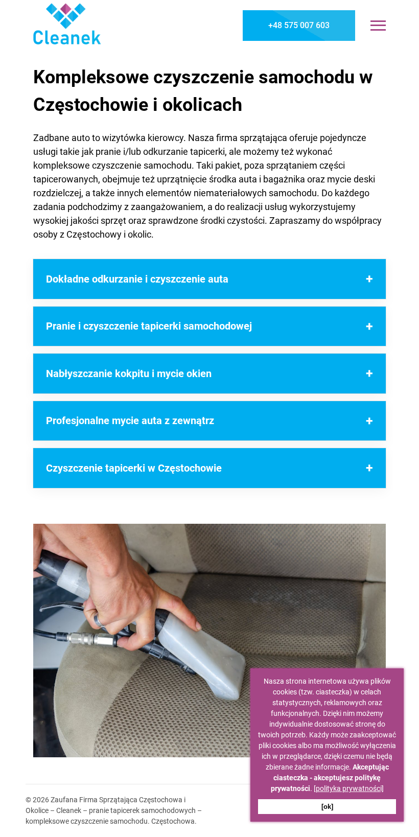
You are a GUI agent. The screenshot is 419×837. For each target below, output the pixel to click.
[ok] (327, 806)
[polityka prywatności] (349, 788)
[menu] (378, 25)
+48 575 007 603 (299, 25)
